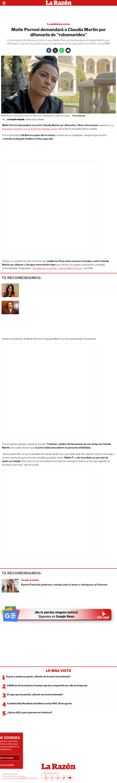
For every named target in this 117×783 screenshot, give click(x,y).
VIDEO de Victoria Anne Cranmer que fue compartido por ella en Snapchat (47, 685)
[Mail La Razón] (68, 50)
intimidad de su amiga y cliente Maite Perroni (57, 268)
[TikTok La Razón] (63, 777)
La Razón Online (16, 119)
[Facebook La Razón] (49, 50)
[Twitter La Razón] (55, 50)
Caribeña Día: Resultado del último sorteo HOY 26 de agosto (39, 703)
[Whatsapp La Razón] (61, 50)
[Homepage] (58, 3)
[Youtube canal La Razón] (69, 777)
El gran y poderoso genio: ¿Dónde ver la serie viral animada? (38, 676)
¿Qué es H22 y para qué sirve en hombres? (29, 712)
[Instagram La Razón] (57, 777)
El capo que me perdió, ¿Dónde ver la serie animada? (35, 694)
